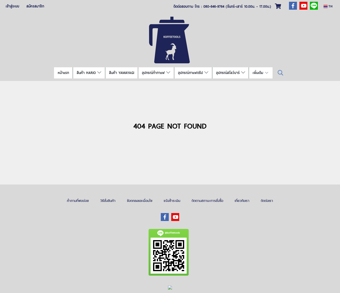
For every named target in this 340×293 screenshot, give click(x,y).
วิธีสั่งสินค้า (107, 200)
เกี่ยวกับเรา (242, 200)
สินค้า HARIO (87, 72)
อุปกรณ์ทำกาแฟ (154, 72)
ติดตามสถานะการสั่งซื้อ (207, 200)
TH (330, 6)
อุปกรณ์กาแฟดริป (191, 72)
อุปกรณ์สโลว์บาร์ (228, 72)
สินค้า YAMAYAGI (121, 72)
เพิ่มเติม (259, 72)
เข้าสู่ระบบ (12, 6)
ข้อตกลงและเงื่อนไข (139, 200)
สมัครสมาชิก (35, 6)
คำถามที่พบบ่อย (78, 200)
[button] (280, 73)
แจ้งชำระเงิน (172, 200)
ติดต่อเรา (267, 200)
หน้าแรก (63, 72)
